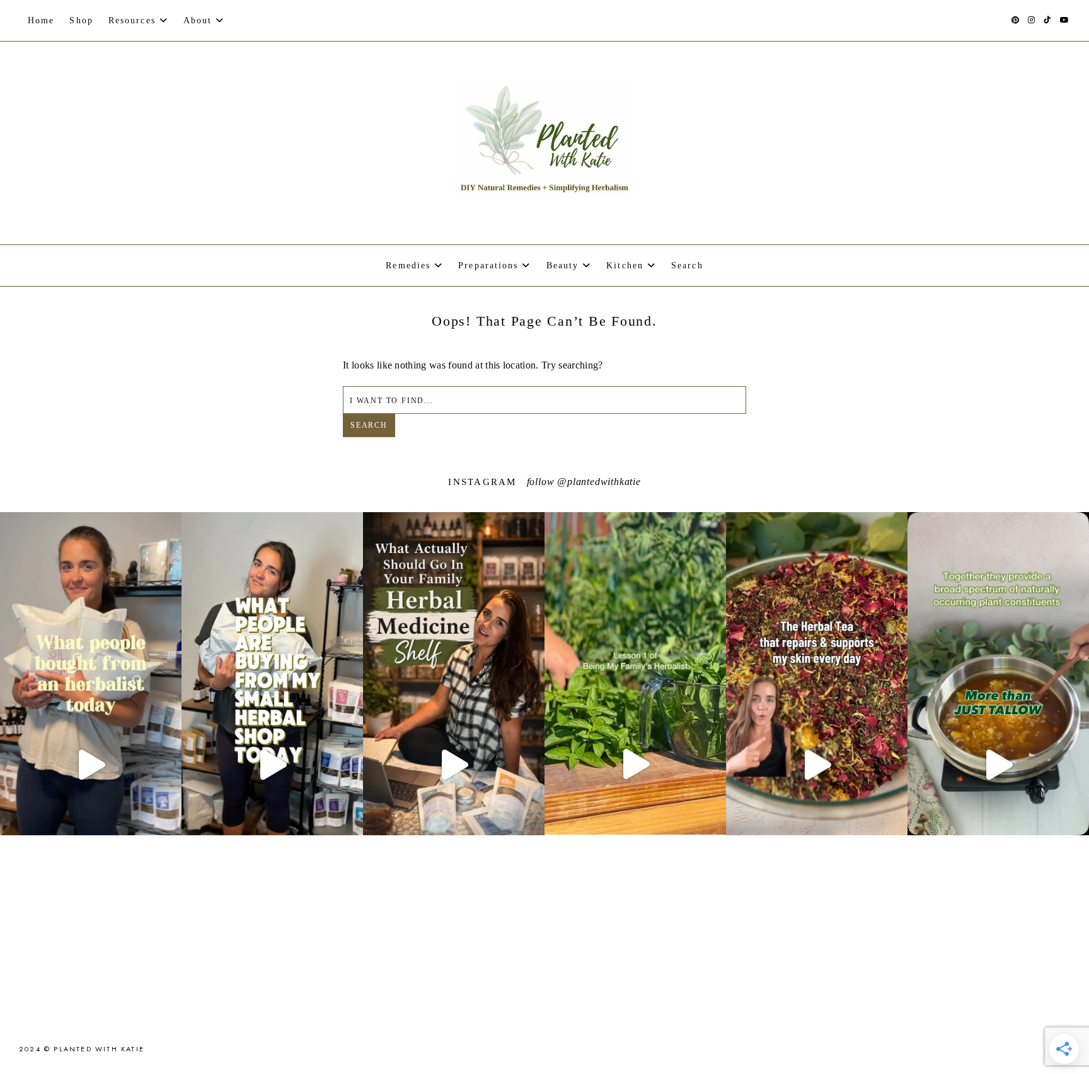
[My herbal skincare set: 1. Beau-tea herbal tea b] (817, 764)
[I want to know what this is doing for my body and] (272, 764)
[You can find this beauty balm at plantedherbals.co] (998, 764)
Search (369, 425)
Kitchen (624, 265)
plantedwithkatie (604, 481)
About (197, 20)
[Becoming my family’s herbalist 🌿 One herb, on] (635, 763)
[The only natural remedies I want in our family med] (453, 764)
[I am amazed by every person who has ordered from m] (91, 764)
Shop (81, 20)
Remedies (408, 265)
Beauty (562, 265)
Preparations (488, 265)
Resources (132, 20)
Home (41, 20)
